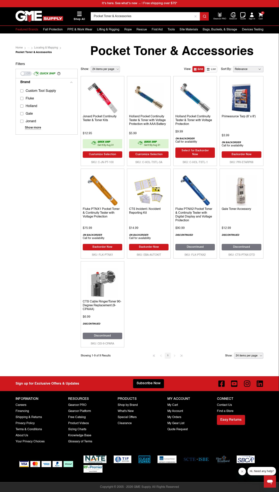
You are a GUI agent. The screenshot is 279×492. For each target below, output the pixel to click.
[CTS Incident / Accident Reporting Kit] (148, 189)
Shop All (79, 16)
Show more (33, 127)
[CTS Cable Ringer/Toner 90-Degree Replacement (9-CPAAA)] (102, 282)
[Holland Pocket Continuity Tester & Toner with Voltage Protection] (195, 97)
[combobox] (150, 16)
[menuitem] (219, 19)
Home (19, 47)
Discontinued (195, 247)
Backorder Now (241, 154)
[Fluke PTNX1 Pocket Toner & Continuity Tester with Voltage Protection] (102, 189)
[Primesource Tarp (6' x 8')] (241, 97)
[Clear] (195, 16)
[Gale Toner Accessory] (241, 189)
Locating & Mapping (46, 47)
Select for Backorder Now (195, 152)
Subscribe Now (148, 383)
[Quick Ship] (26, 73)
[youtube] (234, 383)
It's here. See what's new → (121, 3)
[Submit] (204, 16)
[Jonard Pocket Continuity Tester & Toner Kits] (102, 97)
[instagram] (247, 383)
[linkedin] (259, 383)
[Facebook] (221, 383)
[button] (59, 73)
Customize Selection (102, 154)
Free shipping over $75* (160, 3)
